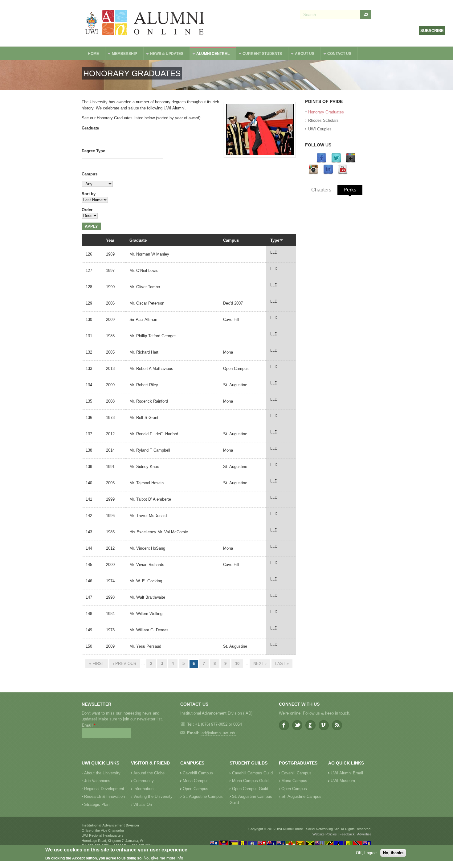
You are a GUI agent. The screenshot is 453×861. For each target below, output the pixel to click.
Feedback (347, 834)
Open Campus (195, 788)
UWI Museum (343, 780)
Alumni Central (210, 54)
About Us (301, 54)
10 (237, 663)
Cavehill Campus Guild (252, 773)
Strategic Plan (96, 804)
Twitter (297, 725)
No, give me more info (163, 858)
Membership (121, 54)
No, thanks (393, 853)
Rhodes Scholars (323, 120)
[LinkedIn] (328, 173)
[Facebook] (321, 161)
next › (260, 663)
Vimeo (324, 725)
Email (89, 725)
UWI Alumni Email (347, 773)
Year (110, 240)
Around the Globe (149, 773)
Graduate (90, 128)
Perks (350, 189)
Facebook (284, 725)
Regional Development (104, 788)
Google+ (310, 725)
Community (143, 780)
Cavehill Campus (198, 773)
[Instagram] (313, 173)
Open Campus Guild (250, 788)
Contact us (336, 54)
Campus (89, 174)
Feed (337, 725)
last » (282, 663)
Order (87, 209)
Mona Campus (196, 780)
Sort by (89, 193)
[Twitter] (336, 161)
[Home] (145, 23)
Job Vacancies (97, 780)
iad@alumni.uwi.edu (218, 733)
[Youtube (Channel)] (343, 173)
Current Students (259, 54)
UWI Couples (320, 129)
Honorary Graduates (326, 112)
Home (93, 53)
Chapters (321, 189)
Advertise (364, 834)
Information (143, 788)
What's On (142, 804)
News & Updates (163, 54)
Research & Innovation (104, 796)
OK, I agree (366, 853)
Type (274, 240)
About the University (102, 773)
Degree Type (93, 151)
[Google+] (351, 161)
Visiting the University (153, 796)
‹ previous (124, 663)
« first (96, 663)
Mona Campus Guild (250, 780)
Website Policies (324, 834)
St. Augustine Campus (203, 796)
